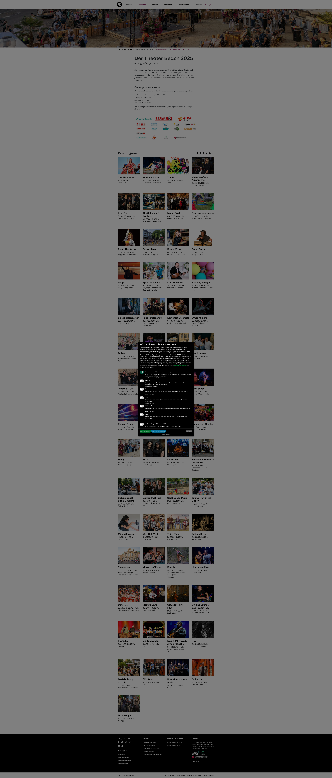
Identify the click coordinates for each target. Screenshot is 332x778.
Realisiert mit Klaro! (166, 434)
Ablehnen (189, 431)
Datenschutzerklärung (180, 365)
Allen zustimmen (145, 431)
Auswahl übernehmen (158, 431)
